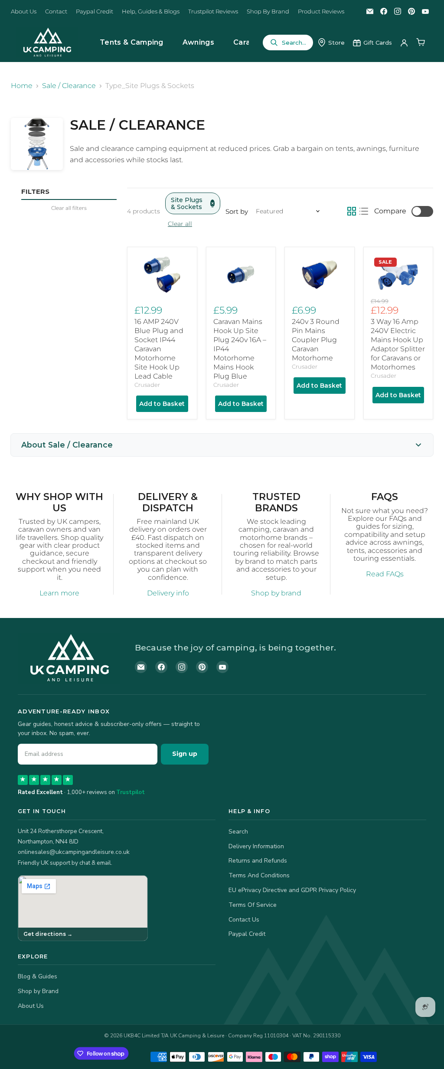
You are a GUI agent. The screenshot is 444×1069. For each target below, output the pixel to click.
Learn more (59, 593)
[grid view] (352, 211)
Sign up (184, 754)
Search (238, 831)
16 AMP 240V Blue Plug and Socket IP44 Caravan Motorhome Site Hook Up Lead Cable (158, 348)
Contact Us (244, 919)
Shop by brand (276, 593)
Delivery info (168, 593)
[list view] (364, 211)
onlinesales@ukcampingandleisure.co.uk (74, 852)
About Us (23, 11)
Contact (56, 11)
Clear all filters (69, 208)
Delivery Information (256, 846)
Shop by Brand (38, 991)
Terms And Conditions (259, 875)
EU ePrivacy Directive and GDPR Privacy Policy (292, 890)
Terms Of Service (253, 905)
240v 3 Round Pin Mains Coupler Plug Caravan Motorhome (316, 339)
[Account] (404, 42)
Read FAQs (385, 574)
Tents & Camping (131, 42)
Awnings (198, 42)
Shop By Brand (268, 11)
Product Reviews (321, 11)
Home (22, 86)
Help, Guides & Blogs (151, 11)
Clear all (180, 224)
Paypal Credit (94, 11)
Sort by (236, 211)
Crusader (147, 384)
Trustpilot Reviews (213, 11)
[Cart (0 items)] (420, 42)
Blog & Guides (37, 976)
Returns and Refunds (258, 861)
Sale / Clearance (69, 86)
